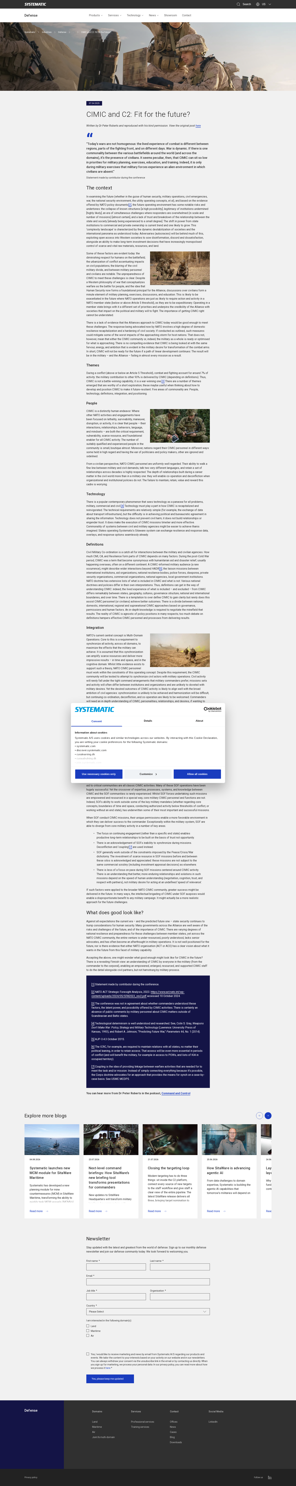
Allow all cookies (197, 774)
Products (94, 15)
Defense (31, 15)
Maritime (97, 1427)
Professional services (142, 1421)
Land (94, 1421)
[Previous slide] (259, 1115)
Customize (146, 774)
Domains (97, 1411)
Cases (173, 1432)
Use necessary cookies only (99, 774)
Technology (134, 15)
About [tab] (199, 720)
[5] (160, 568)
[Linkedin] (270, 1477)
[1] (92, 984)
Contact (186, 15)
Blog (172, 1437)
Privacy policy (30, 1477)
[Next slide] (268, 1115)
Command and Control (176, 1093)
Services (113, 15)
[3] (163, 381)
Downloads (176, 1442)
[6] (92, 1046)
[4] (122, 506)
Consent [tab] (96, 721)
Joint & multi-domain (103, 1437)
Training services (140, 1427)
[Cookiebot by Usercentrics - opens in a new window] (206, 709)
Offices (173, 1421)
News (152, 15)
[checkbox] (148, 1330)
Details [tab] (148, 720)
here (198, 125)
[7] (130, 847)
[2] (129, 204)
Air (93, 1432)
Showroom (170, 15)
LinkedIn (213, 1421)
